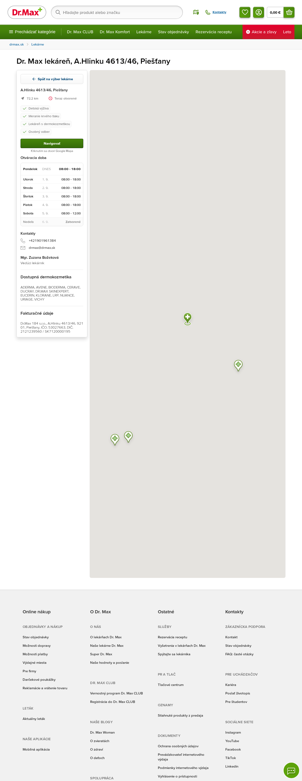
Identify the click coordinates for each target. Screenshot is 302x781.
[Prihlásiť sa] (258, 12)
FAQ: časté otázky (239, 654)
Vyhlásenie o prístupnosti (177, 776)
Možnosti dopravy (36, 645)
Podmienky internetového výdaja (183, 768)
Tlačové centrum (171, 685)
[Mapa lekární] (196, 12)
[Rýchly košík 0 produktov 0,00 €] (289, 12)
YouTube (232, 741)
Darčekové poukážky (39, 679)
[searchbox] (117, 12)
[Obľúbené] (244, 12)
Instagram (233, 732)
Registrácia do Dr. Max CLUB (112, 702)
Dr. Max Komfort (115, 31)
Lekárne (143, 31)
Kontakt (231, 637)
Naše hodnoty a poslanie (109, 662)
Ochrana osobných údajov (178, 746)
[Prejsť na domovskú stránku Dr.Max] (27, 12)
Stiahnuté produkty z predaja (180, 715)
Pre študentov (236, 702)
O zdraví (96, 749)
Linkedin (231, 766)
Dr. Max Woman (102, 732)
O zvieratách (99, 741)
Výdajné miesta (34, 662)
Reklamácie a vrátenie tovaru (45, 688)
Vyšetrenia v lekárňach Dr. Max (182, 645)
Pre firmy (29, 671)
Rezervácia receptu (214, 31)
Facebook (233, 749)
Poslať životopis (237, 693)
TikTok (230, 758)
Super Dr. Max (101, 654)
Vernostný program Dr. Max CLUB (116, 693)
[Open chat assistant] (291, 770)
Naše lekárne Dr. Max (106, 645)
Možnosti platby (35, 654)
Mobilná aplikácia (36, 749)
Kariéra (230, 685)
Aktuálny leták (34, 719)
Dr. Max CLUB (80, 31)
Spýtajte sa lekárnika (174, 654)
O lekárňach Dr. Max (106, 637)
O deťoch (97, 758)
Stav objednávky (173, 31)
